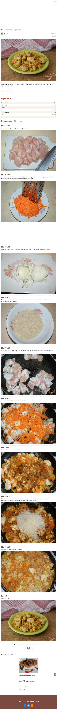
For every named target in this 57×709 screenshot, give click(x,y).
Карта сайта (26, 701)
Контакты (32, 701)
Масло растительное (5, 117)
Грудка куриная (14, 93)
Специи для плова (5, 112)
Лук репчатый (4, 105)
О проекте (20, 701)
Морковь (3, 107)
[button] (25, 648)
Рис (2, 110)
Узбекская (11, 91)
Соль (2, 114)
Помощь (37, 701)
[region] (28, 15)
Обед (7, 95)
